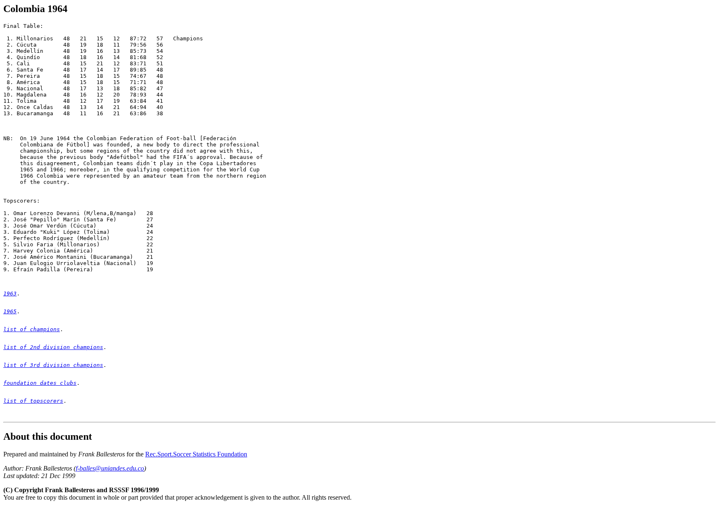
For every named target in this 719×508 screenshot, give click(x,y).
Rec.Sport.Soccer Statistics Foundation (196, 454)
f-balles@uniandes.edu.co (110, 468)
